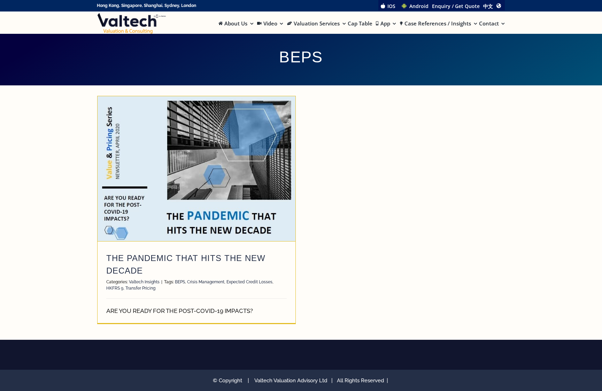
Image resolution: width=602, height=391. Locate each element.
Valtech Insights (144, 281)
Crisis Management (205, 281)
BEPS (180, 281)
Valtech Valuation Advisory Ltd (292, 380)
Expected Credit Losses (249, 281)
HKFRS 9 (114, 288)
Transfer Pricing (140, 288)
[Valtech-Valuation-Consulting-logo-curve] (131, 15)
